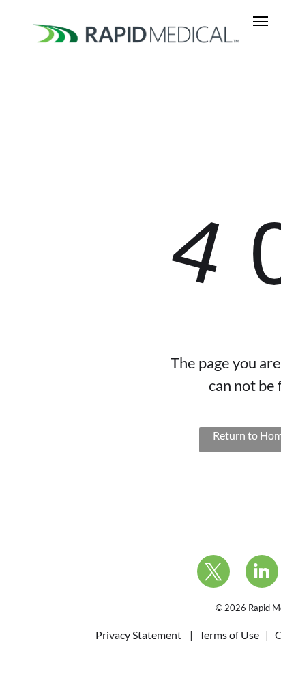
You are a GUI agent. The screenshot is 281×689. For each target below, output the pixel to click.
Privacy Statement (138, 634)
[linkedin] (262, 573)
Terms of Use (229, 634)
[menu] (260, 21)
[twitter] (213, 573)
